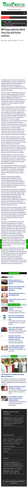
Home (4, 21)
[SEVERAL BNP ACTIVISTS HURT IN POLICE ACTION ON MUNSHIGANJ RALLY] (1, 244)
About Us (5, 451)
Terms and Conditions (9, 446)
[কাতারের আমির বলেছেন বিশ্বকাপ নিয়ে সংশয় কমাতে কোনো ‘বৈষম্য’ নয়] (27, 244)
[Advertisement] (14, 61)
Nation (9, 21)
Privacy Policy (7, 449)
